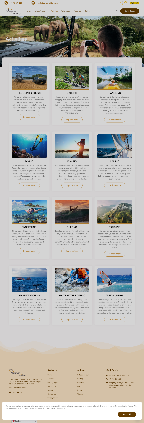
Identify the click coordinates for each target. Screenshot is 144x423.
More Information (58, 408)
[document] (72, 211)
